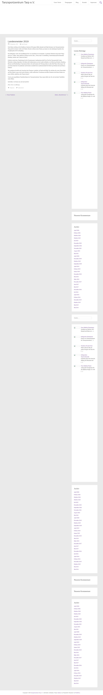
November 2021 (78, 248)
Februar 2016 (77, 297)
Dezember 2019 (78, 258)
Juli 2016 (76, 292)
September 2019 (78, 264)
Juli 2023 (76, 240)
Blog (77, 2)
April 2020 (76, 256)
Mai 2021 (76, 253)
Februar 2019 (77, 269)
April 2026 (76, 230)
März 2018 (76, 279)
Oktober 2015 (77, 302)
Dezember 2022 (78, 243)
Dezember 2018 (78, 274)
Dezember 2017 (78, 282)
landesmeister (21, 87)
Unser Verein (57, 2)
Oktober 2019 (77, 261)
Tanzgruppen (68, 2)
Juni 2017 (76, 284)
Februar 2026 (77, 233)
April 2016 (76, 294)
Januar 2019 (77, 271)
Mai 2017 (76, 287)
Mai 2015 (76, 305)
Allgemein (12, 87)
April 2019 (76, 266)
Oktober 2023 (77, 238)
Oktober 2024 (77, 235)
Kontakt (84, 2)
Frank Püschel (24, 44)
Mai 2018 (76, 276)
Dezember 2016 (78, 289)
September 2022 (78, 246)
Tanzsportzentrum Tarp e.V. (18, 2)
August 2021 (77, 251)
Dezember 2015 (78, 300)
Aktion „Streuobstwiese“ (61, 95)
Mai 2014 (76, 307)
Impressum (93, 2)
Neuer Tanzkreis (10, 95)
